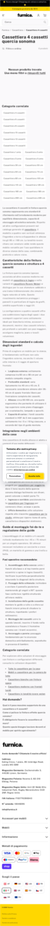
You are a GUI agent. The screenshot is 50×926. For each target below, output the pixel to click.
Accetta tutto (34, 476)
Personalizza (15, 476)
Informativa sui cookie (24, 470)
